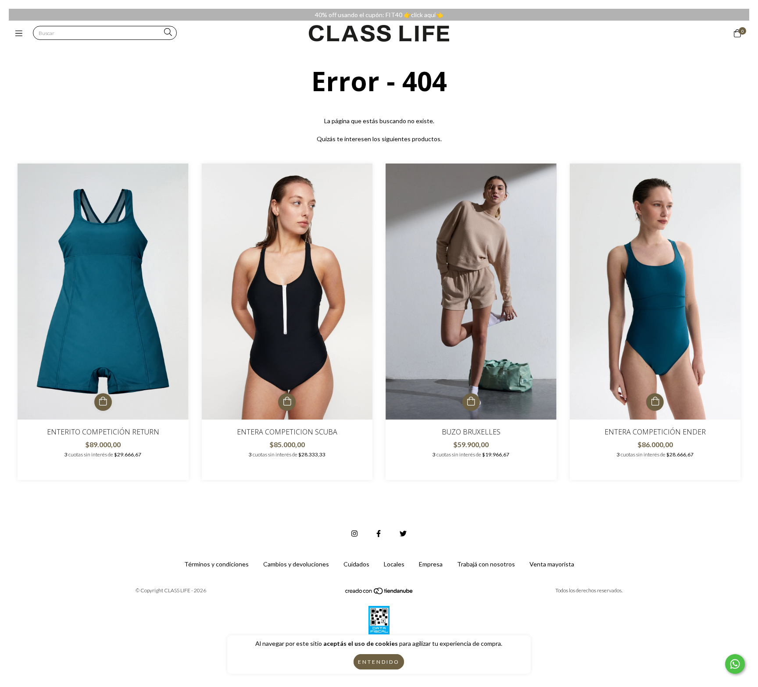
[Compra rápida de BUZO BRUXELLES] (471, 402)
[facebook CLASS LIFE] (379, 533)
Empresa (431, 564)
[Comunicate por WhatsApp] (735, 664)
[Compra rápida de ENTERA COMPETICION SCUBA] (287, 402)
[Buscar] (168, 33)
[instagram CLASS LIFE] (354, 533)
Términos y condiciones (216, 564)
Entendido (379, 662)
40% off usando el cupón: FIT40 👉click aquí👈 (379, 14)
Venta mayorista (551, 564)
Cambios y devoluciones (296, 564)
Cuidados (356, 564)
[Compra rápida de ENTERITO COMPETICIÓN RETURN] (103, 402)
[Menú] (21, 33)
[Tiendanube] (379, 593)
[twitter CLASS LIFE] (403, 533)
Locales (394, 564)
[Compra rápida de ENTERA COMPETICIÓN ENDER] (655, 402)
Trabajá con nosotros (486, 564)
